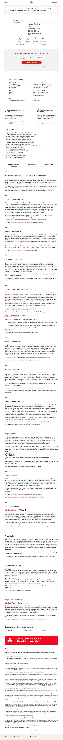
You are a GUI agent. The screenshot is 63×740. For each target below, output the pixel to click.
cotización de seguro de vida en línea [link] (21, 466)
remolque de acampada (37, 263)
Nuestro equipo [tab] (49, 164)
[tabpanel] (31, 89)
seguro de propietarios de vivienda (14, 294)
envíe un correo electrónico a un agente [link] (19, 278)
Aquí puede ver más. (10, 458)
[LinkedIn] (35, 31)
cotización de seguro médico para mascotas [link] (23, 619)
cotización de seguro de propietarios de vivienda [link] (24, 311)
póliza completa (19, 685)
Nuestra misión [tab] (32, 164)
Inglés (10, 92)
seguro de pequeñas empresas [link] (27, 424)
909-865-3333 (36, 100)
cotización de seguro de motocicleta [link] (21, 250)
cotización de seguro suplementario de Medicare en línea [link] (27, 494)
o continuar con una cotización (31, 65)
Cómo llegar (12, 87)
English (6, 2)
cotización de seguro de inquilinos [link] (21, 360)
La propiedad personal (17, 297)
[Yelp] (38, 31)
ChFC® (29, 26)
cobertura (46, 204)
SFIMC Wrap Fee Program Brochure (32, 583)
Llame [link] (6, 278)
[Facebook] (29, 31)
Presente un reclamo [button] (12, 123)
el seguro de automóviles (44, 202)
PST (43, 90)
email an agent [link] (12, 590)
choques (55, 204)
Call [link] (6, 590)
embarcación (49, 263)
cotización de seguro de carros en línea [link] (22, 222)
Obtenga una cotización (31, 62)
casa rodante (24, 263)
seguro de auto (33, 238)
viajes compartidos (26, 206)
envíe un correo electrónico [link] (16, 526)
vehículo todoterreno (10, 264)
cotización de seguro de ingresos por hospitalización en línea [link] (27, 497)
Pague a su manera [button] (46, 123)
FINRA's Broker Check (26, 574)
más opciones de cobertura (24, 241)
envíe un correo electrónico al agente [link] (19, 390)
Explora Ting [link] (8, 330)
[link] (28, 41)
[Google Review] (32, 31)
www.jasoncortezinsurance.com (17, 100)
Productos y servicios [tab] (13, 164)
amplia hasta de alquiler (12, 206)
